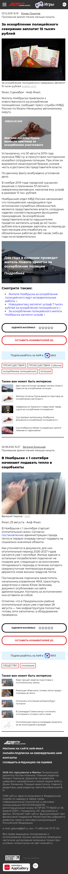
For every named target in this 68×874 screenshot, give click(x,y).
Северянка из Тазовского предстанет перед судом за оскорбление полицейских (38, 408)
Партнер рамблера (31, 858)
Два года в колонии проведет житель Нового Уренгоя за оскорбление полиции (31, 262)
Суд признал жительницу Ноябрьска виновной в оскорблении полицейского (37, 418)
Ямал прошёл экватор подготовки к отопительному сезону (34, 681)
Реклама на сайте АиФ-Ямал (23, 748)
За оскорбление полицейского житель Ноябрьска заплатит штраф (33, 313)
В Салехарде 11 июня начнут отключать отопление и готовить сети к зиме (36, 712)
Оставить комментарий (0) (34, 340)
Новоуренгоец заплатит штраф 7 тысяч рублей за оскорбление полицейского (34, 306)
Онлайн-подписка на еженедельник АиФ (32, 753)
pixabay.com (29, 86)
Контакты (10, 757)
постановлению (13, 535)
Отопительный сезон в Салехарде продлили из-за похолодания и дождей (39, 723)
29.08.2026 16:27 (11, 446)
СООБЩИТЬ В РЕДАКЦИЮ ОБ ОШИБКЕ (27, 762)
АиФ (27, 516)
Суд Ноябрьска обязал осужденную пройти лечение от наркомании (38, 429)
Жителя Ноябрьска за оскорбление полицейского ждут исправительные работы (31, 298)
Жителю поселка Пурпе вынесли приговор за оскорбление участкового (39, 397)
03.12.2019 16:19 (10, 13)
